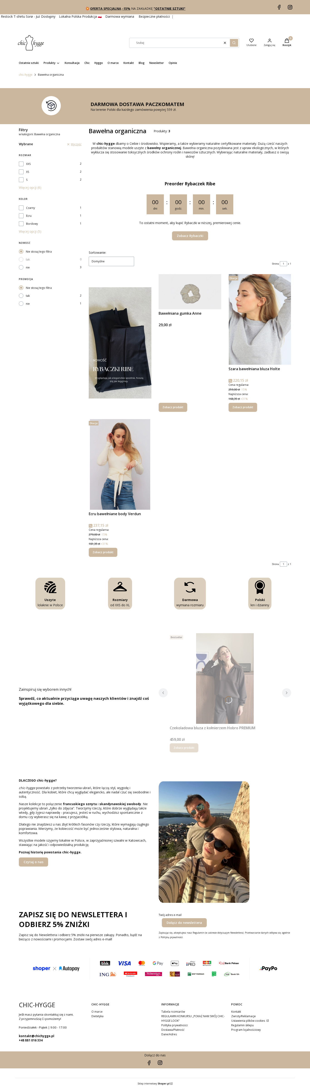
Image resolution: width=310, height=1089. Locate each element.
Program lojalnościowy (246, 1030)
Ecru (29, 216)
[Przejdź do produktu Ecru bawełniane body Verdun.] (120, 464)
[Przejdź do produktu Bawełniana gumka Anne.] (190, 291)
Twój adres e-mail (170, 915)
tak (28, 259)
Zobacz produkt (172, 407)
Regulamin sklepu (242, 1025)
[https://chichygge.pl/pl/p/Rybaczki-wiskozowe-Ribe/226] (120, 343)
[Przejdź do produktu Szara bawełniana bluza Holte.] (260, 319)
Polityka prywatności (174, 1025)
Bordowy (32, 224)
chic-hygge (25, 75)
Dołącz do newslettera (184, 922)
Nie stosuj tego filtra (39, 252)
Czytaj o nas (33, 862)
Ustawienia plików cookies (248, 1021)
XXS (28, 164)
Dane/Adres (169, 1034)
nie (28, 267)
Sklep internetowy (154, 1083)
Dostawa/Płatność (173, 1030)
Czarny (30, 208)
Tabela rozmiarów (173, 1012)
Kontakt (236, 1012)
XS (27, 172)
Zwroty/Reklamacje (243, 1016)
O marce (97, 1012)
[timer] (190, 210)
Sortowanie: (97, 252)
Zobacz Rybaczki (190, 236)
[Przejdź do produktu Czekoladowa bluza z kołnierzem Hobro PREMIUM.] (225, 678)
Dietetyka (97, 1016)
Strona (275, 263)
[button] (234, 43)
